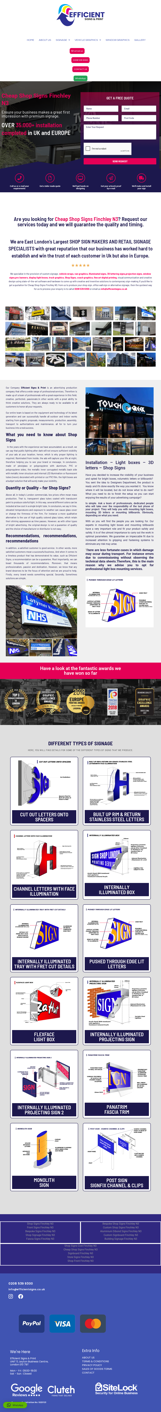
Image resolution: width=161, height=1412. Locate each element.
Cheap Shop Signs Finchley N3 (81, 1249)
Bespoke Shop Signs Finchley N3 (121, 1223)
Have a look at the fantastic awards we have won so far (80, 671)
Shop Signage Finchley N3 (40, 1235)
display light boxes (38, 277)
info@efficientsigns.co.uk (26, 1289)
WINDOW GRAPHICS (118, 40)
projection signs (134, 273)
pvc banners (21, 277)
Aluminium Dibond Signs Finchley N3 (121, 1231)
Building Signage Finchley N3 (121, 1238)
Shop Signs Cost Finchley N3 (80, 1245)
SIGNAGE (61, 40)
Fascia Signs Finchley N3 (40, 1238)
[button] (15, 1405)
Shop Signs (70, 277)
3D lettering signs (116, 273)
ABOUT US (45, 40)
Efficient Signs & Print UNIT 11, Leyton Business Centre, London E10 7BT (29, 1361)
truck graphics (56, 277)
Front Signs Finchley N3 (40, 1227)
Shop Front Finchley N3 (81, 1260)
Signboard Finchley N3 (80, 1253)
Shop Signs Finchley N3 (40, 1223)
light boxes (117, 525)
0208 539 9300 (82, 288)
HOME (30, 40)
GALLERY (140, 40)
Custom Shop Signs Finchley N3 (121, 1227)
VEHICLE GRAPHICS (86, 40)
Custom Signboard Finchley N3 (121, 1235)
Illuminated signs (97, 273)
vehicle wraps (66, 273)
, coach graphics (84, 277)
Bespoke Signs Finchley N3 (40, 1231)
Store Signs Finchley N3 (80, 1257)
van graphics (81, 273)
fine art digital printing (105, 277)
